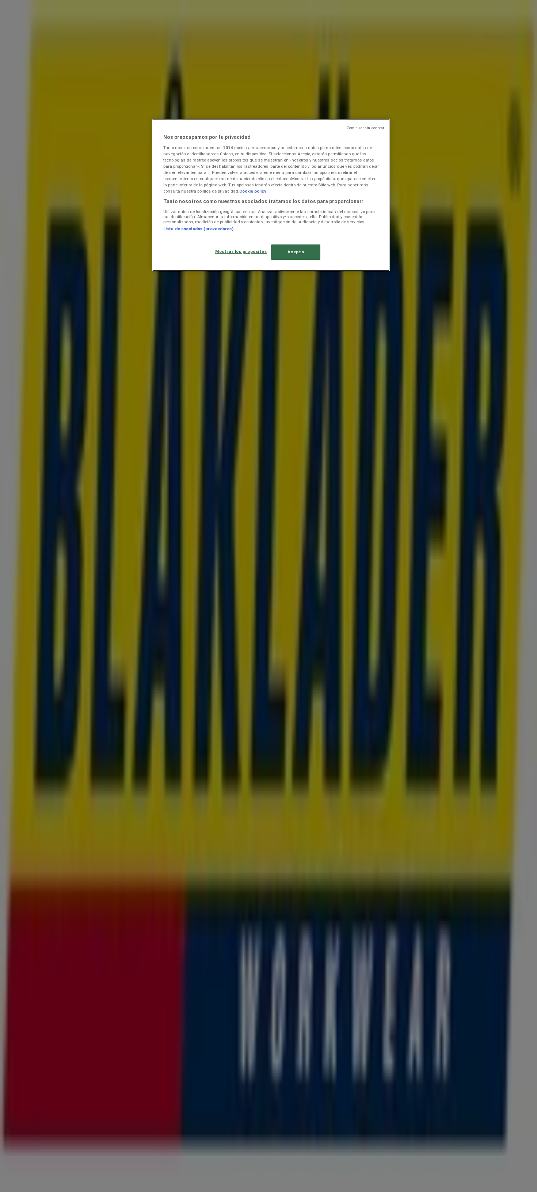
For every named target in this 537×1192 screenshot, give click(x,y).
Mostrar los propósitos (241, 251)
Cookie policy (252, 191)
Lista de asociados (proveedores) (198, 228)
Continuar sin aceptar (365, 128)
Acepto (295, 251)
